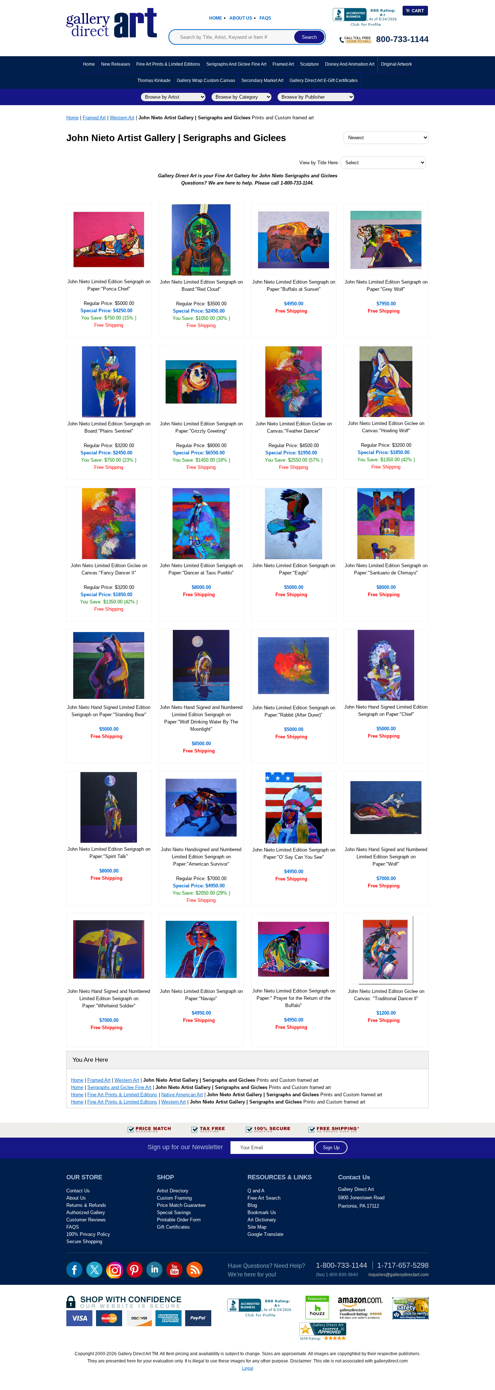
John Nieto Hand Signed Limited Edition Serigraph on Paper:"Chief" (386, 710)
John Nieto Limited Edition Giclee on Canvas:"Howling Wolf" (386, 427)
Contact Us (78, 1190)
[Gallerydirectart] (111, 20)
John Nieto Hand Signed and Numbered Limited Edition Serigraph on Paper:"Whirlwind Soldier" (108, 999)
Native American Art (182, 1094)
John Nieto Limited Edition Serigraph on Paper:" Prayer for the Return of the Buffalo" (293, 998)
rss (194, 1270)
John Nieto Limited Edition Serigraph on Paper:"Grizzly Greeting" (201, 427)
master (109, 1318)
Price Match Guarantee (181, 1205)
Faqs (265, 18)
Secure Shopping (84, 1241)
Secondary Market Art (262, 80)
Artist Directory (172, 1190)
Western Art (122, 117)
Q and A (256, 1190)
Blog (252, 1205)
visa (79, 1318)
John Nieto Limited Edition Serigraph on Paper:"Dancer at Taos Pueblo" (201, 569)
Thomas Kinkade (154, 80)
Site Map (257, 1227)
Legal (247, 1368)
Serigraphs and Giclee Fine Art (236, 64)
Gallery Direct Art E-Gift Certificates (324, 80)
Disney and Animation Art (349, 64)
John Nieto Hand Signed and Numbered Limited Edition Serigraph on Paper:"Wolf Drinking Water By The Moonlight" (201, 718)
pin (134, 1270)
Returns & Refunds (86, 1205)
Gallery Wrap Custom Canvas (206, 80)
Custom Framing (174, 1198)
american (168, 1318)
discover (139, 1318)
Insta (114, 1270)
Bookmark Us (262, 1212)
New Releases (115, 64)
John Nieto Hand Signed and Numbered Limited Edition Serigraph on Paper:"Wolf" (386, 857)
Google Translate (265, 1234)
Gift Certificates (173, 1227)
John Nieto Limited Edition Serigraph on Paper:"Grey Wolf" (386, 285)
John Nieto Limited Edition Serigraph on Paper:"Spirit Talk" (108, 852)
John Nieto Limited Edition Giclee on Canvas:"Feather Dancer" (293, 427)
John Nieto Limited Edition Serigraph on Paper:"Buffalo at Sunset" (293, 285)
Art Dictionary (262, 1219)
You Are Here (90, 1059)
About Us (240, 18)
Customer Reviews (86, 1219)
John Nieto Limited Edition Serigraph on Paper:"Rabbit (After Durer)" (293, 711)
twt (94, 1270)
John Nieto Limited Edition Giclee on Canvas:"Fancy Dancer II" (109, 569)
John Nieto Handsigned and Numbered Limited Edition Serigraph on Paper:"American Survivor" (201, 857)
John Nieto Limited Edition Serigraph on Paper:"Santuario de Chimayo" (386, 569)
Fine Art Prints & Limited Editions (168, 64)
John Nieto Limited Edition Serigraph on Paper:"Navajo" (201, 995)
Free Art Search (264, 1198)
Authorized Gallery (85, 1212)
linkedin (154, 1270)
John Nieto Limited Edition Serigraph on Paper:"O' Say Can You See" (293, 853)
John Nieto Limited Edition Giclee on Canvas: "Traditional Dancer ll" (386, 995)
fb (74, 1270)
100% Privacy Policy (88, 1234)
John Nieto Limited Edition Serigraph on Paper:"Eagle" (293, 569)
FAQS (72, 1227)
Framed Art (283, 64)
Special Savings (174, 1212)
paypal (198, 1318)
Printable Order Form (179, 1219)
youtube (174, 1270)
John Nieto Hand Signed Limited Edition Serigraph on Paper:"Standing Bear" (108, 711)
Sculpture (309, 64)
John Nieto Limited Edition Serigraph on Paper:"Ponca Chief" (108, 285)
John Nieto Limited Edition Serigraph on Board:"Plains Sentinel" (108, 427)
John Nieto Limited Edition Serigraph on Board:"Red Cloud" (201, 285)
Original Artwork (396, 64)
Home (215, 18)
